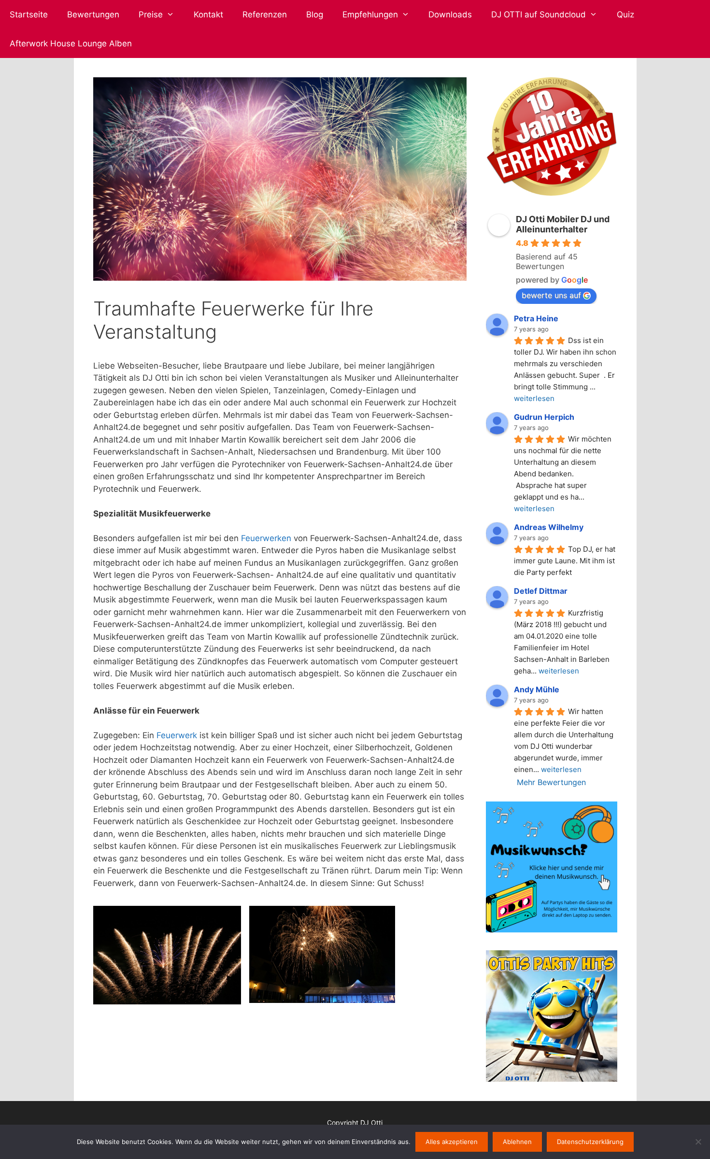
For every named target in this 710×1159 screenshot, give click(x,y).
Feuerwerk (176, 735)
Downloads (450, 14)
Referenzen (264, 14)
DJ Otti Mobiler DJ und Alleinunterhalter (563, 224)
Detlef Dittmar (541, 591)
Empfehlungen (370, 14)
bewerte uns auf (551, 295)
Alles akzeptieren (452, 1141)
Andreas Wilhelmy (548, 527)
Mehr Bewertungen (551, 782)
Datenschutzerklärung (590, 1141)
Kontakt (208, 14)
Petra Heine (536, 318)
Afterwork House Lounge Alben (71, 43)
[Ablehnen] (698, 1141)
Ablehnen (517, 1141)
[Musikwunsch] (551, 929)
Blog (314, 14)
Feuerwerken (266, 538)
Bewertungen (93, 14)
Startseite (29, 14)
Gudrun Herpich (544, 417)
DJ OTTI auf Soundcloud (538, 14)
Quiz (625, 14)
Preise (151, 14)
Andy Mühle (536, 689)
